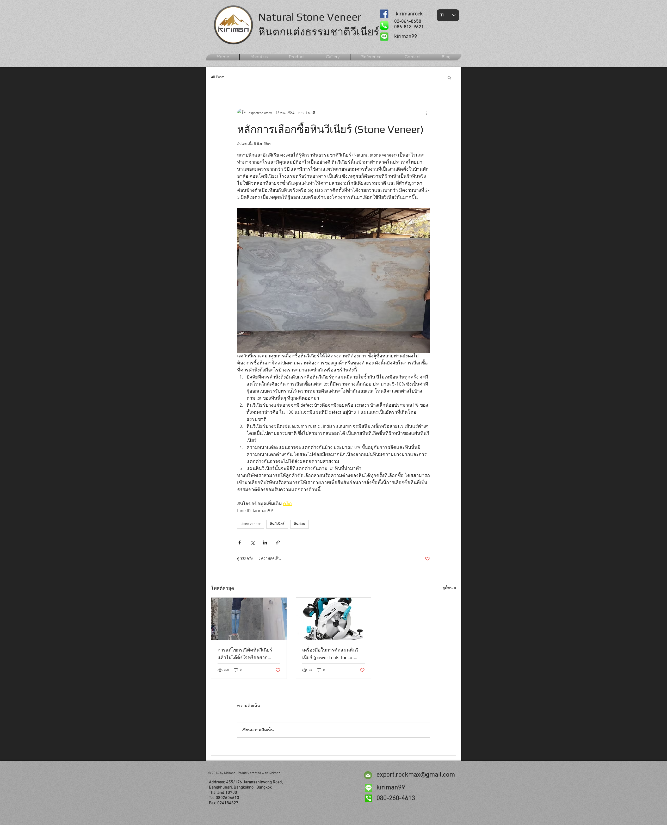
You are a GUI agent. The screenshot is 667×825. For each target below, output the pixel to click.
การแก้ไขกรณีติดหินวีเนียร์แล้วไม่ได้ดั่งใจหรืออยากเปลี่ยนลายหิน (245, 654)
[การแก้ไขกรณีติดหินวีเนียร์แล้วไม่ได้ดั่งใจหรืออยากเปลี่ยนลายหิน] (249, 619)
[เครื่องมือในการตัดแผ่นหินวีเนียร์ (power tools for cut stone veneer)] (333, 619)
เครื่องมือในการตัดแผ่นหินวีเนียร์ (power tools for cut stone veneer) (330, 654)
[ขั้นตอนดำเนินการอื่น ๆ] (427, 113)
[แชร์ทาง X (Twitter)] (252, 542)
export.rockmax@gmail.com (415, 775)
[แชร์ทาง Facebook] (239, 542)
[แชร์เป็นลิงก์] (277, 542)
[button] (449, 77)
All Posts (218, 77)
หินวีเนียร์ (277, 524)
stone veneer (250, 524)
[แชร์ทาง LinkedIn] (265, 542)
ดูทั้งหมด (449, 588)
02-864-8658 (407, 21)
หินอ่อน (299, 524)
